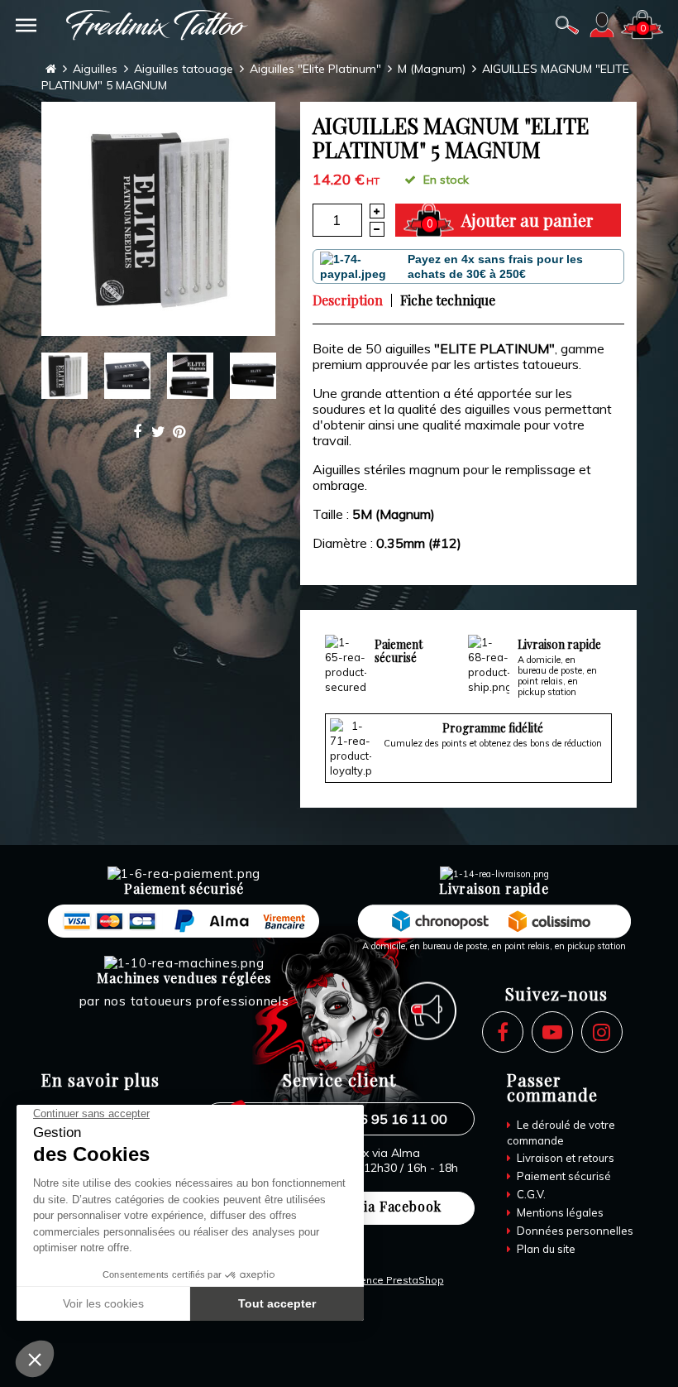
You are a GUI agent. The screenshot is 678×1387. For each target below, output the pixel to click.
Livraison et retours (564, 1157)
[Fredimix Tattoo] (157, 25)
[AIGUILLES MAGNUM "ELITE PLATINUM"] (158, 219)
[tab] (352, 300)
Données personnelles (573, 1230)
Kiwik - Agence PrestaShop (378, 1280)
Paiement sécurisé (562, 1176)
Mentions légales (559, 1212)
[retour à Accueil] (50, 69)
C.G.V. (530, 1194)
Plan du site (544, 1248)
